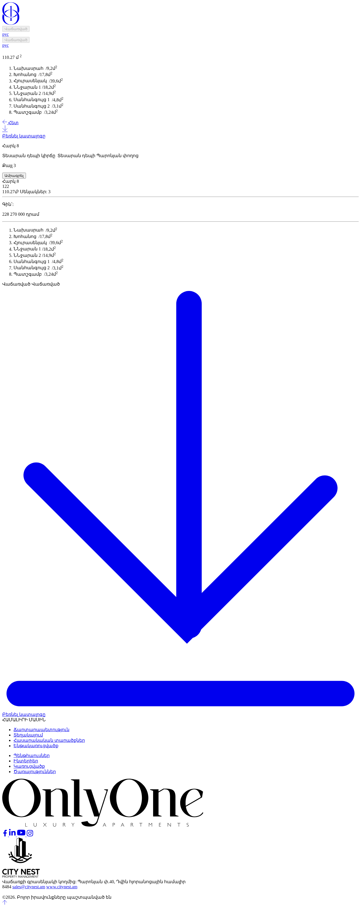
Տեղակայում (28, 735)
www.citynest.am (61, 886)
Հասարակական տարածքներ (49, 740)
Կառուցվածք (29, 766)
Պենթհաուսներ (32, 755)
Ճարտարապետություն (41, 729)
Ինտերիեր (26, 760)
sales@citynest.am (28, 886)
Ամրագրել (14, 175)
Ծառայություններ (35, 771)
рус (5, 34)
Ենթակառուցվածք (36, 745)
